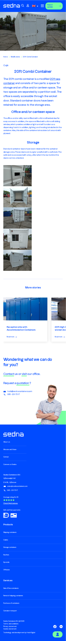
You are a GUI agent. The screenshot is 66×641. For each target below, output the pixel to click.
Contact (8, 374)
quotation (22, 383)
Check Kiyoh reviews (10, 503)
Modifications (15, 57)
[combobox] (35, 6)
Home (5, 57)
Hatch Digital (31, 632)
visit (24, 374)
